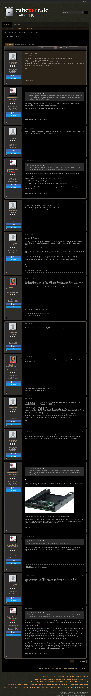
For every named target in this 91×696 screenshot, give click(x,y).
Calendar (29, 28)
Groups (17, 24)
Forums (7, 24)
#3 (83, 128)
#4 (83, 161)
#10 (83, 399)
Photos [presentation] (31, 44)
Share (14, 75)
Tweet (14, 78)
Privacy (59, 669)
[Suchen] (86, 12)
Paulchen (12, 287)
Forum (10, 32)
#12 (83, 464)
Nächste (82, 661)
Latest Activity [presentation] (20, 44)
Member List (19, 28)
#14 (83, 576)
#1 (83, 53)
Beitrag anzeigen (43, 93)
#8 (83, 324)
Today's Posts (8, 28)
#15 (83, 608)
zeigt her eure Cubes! (31, 32)
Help (41, 669)
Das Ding (35, 621)
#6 (83, 235)
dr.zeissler (13, 62)
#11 (83, 431)
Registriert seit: (13, 69)
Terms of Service (70, 669)
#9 (83, 356)
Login (84, 1)
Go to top (83, 669)
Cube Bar (18, 32)
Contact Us (49, 669)
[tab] (9, 44)
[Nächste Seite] (76, 48)
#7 (83, 279)
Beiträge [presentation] (9, 44)
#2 (83, 89)
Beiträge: (12, 73)
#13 (83, 536)
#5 (83, 202)
